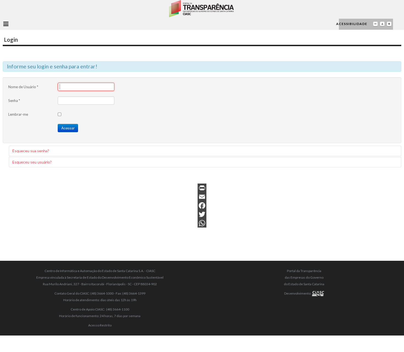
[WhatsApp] (202, 223)
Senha (14, 100)
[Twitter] (202, 214)
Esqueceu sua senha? (30, 150)
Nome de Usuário (23, 87)
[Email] (202, 196)
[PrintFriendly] (202, 188)
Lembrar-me (18, 114)
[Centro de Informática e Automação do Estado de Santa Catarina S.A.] (318, 293)
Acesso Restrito (100, 325)
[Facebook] (202, 205)
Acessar (67, 128)
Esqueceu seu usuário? (32, 162)
